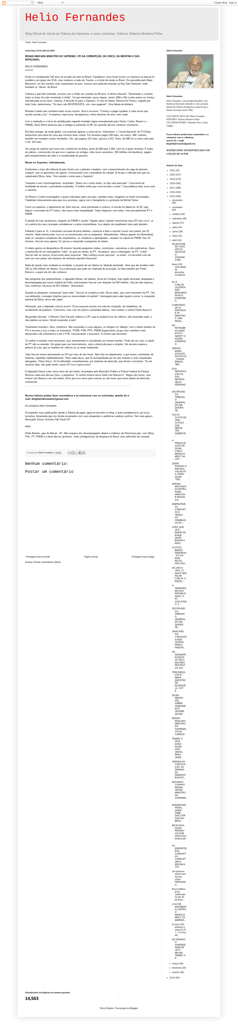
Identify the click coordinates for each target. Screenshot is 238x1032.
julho (175, 227)
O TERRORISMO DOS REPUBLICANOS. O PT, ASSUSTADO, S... (179, 595)
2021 (173, 170)
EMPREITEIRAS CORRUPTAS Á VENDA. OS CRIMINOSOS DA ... (179, 513)
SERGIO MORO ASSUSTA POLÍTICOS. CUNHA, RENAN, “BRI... (179, 356)
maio (175, 236)
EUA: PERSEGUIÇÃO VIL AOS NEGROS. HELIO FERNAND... (179, 378)
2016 (173, 192)
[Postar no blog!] (73, 453)
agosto (176, 223)
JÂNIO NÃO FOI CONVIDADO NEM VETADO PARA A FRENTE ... (179, 639)
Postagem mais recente (38, 556)
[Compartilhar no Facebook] (80, 453)
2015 (173, 196)
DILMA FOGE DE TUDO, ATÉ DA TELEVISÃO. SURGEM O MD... (178, 252)
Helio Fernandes (75, 17)
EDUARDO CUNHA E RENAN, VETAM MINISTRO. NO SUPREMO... (179, 791)
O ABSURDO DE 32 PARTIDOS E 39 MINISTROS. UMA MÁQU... (179, 313)
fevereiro (177, 968)
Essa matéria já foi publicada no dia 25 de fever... (178, 894)
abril (174, 240)
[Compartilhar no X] (76, 453)
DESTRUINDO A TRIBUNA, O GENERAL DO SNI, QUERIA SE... (179, 401)
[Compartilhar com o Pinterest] (84, 453)
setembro (177, 218)
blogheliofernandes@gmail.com (50, 399)
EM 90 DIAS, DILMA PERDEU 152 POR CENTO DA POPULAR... (179, 833)
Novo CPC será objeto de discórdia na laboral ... (179, 271)
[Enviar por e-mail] (69, 453)
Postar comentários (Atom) (47, 562)
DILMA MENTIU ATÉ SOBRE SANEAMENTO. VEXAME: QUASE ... (179, 704)
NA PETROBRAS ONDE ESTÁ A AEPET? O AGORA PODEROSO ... (179, 334)
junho (175, 231)
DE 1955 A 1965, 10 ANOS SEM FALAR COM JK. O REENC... (179, 575)
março (175, 963)
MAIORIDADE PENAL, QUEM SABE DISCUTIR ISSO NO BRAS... (179, 813)
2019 (173, 179)
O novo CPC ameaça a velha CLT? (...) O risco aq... (179, 930)
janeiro (176, 972)
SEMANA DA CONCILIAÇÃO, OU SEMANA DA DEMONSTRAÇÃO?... (179, 769)
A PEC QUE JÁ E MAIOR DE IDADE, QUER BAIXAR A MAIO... (179, 535)
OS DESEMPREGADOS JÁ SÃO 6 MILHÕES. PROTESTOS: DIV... (179, 660)
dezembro (177, 200)
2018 (173, 183)
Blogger (134, 1008)
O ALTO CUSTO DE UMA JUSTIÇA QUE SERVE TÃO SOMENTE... (179, 425)
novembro (177, 207)
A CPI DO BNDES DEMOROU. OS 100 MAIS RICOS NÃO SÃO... (179, 555)
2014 (173, 977)
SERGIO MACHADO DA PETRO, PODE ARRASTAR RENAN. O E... (179, 492)
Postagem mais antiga (143, 556)
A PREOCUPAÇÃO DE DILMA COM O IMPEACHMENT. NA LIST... (179, 450)
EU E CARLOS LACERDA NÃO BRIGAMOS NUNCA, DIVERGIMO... (179, 291)
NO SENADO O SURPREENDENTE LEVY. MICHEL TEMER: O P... (179, 949)
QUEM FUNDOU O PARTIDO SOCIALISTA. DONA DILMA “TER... (179, 471)
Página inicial (91, 556)
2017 (173, 188)
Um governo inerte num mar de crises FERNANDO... (179, 878)
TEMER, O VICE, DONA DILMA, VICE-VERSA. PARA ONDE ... (178, 748)
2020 (173, 174)
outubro (176, 214)
